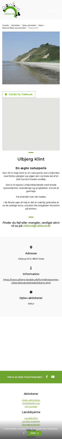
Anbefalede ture (31, 403)
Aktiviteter (15, 25)
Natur (41, 25)
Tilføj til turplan (20, 94)
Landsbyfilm (31, 418)
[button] (23, 433)
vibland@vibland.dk (37, 226)
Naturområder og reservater (14, 28)
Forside (5, 25)
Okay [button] (33, 433)
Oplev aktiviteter (29, 25)
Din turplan (31, 406)
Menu (52, 10)
